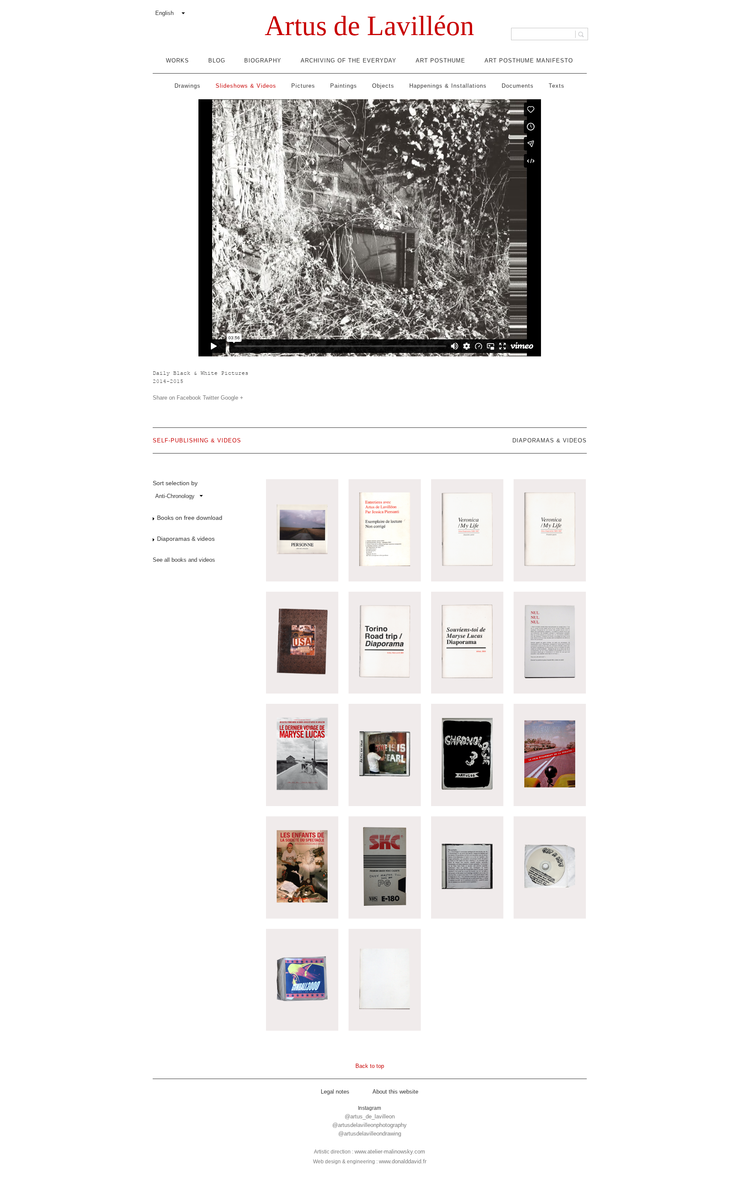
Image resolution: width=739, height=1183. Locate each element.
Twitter (211, 397)
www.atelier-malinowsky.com (390, 1151)
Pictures (303, 86)
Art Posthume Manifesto (529, 60)
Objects (383, 86)
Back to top (369, 1066)
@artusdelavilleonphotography (369, 1125)
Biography (262, 60)
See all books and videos (184, 560)
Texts (557, 86)
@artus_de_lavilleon (370, 1116)
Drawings (187, 86)
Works (177, 60)
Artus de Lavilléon (369, 25)
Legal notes (335, 1091)
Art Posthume (440, 60)
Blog (216, 60)
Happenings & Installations (448, 86)
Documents (518, 86)
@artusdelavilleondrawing (369, 1133)
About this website (395, 1091)
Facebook (189, 397)
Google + (232, 397)
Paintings (343, 86)
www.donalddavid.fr (402, 1161)
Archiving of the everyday (348, 60)
